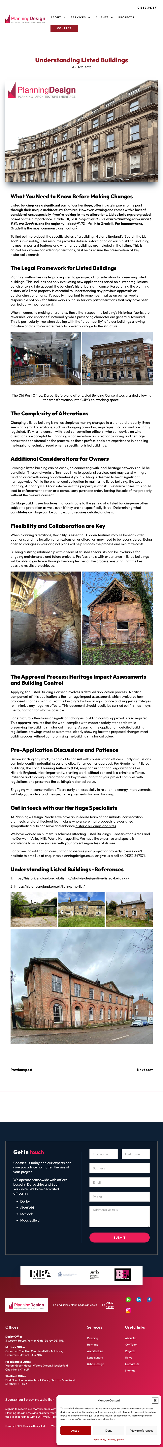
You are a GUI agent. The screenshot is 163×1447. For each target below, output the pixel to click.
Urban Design (95, 1364)
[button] (155, 1400)
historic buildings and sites (96, 826)
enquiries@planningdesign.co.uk (69, 855)
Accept (76, 1430)
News (128, 1357)
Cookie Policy (99, 1439)
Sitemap (130, 1370)
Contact (64, 28)
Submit (119, 1238)
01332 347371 (148, 7)
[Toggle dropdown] (64, 17)
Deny (108, 1430)
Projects (126, 17)
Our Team (131, 1344)
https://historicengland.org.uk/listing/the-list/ (49, 886)
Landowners (95, 1357)
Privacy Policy (49, 1416)
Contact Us (132, 1364)
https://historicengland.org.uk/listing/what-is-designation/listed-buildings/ (71, 878)
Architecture (95, 1351)
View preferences (141, 1430)
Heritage (92, 1344)
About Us (130, 1338)
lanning (93, 1338)
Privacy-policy (116, 1439)
